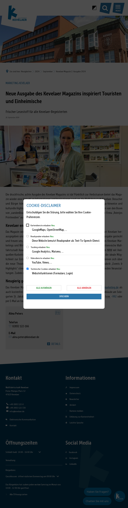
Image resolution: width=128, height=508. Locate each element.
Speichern (64, 296)
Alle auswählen (44, 288)
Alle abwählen (84, 288)
